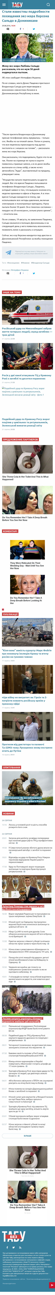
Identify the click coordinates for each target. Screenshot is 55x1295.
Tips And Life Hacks (27, 1176)
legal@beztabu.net (10, 1276)
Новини (26, 263)
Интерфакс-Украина (19, 270)
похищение (14, 263)
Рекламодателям (9, 1283)
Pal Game (27, 1213)
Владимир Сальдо (41, 263)
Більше (27, 1136)
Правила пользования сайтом (14, 1279)
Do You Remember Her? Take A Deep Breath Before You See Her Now (27, 1207)
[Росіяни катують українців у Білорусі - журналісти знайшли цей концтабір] (27, 1001)
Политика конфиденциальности (38, 1279)
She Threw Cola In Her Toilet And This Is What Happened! (27, 1171)
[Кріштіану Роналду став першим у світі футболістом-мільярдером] (27, 890)
